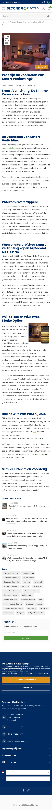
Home (4, 22)
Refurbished (37, 586)
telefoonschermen (28, 599)
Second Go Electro (10, 599)
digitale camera (28, 573)
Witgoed (20, 613)
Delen (40, 67)
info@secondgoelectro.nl (17, 741)
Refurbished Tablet (31, 591)
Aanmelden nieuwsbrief (26, 679)
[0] (48, 8)
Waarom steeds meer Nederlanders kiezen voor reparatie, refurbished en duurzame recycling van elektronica (27, 521)
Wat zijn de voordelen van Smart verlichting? (27, 22)
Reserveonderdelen (11, 595)
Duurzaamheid (28, 577)
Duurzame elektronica (11, 582)
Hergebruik (38, 582)
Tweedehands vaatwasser (13, 608)
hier (24, 302)
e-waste (27, 582)
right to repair (27, 595)
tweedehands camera (34, 604)
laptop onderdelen (11, 586)
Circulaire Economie (11, 573)
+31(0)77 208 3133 (15, 727)
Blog (4, 25)
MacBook (25, 586)
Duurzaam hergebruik (11, 577)
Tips (40, 599)
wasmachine (8, 613)
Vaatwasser (31, 608)
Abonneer (26, 638)
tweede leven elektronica (13, 604)
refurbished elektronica (12, 591)
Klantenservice (26, 687)
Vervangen (44, 608)
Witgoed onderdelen (36, 613)
